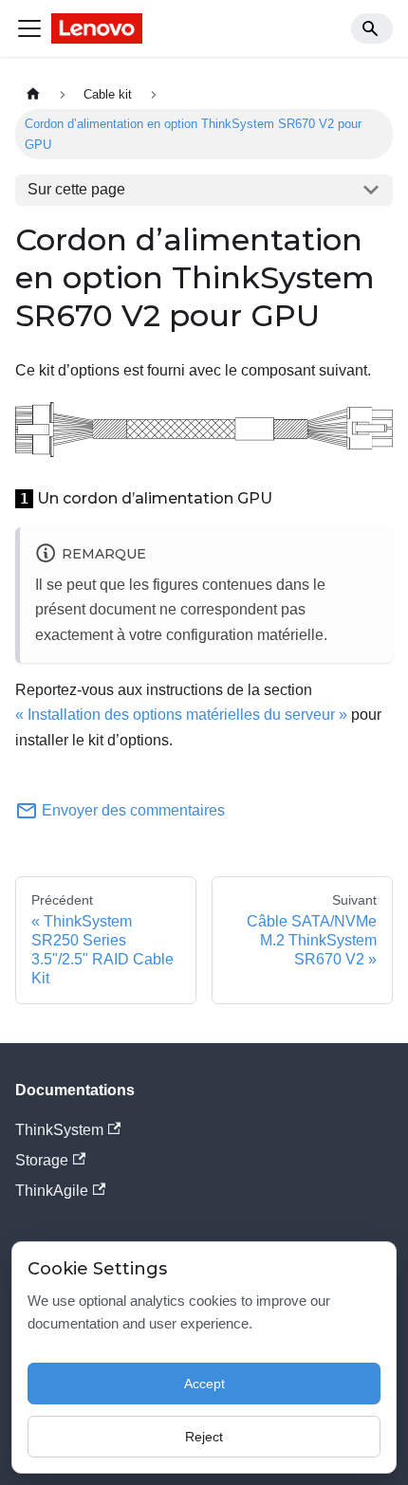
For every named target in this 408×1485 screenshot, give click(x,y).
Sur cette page (76, 189)
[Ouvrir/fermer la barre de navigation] (29, 28)
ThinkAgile (51, 1190)
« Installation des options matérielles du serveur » (181, 714)
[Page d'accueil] (33, 94)
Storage (41, 1160)
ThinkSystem (59, 1130)
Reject (204, 1436)
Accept (204, 1383)
